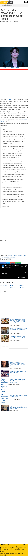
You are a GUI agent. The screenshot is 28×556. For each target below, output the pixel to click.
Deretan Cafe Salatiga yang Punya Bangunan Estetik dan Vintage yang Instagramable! (18, 330)
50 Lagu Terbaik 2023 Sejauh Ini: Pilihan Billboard (18, 372)
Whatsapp (18, 263)
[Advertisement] (14, 35)
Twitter (8, 263)
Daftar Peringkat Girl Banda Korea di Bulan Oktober (18, 396)
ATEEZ (10, 99)
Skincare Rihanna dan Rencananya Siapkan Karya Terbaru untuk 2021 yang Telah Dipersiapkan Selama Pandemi (17, 364)
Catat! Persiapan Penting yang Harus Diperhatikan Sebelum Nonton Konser (17, 381)
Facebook (3, 263)
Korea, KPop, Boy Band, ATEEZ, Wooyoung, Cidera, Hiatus (13, 256)
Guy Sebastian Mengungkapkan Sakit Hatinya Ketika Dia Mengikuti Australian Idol (18, 407)
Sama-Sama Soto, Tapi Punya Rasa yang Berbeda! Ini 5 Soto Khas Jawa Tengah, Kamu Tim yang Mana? (17, 321)
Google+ (12, 263)
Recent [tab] (4, 291)
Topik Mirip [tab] (5, 347)
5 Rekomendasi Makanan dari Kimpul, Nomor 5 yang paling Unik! (18, 337)
